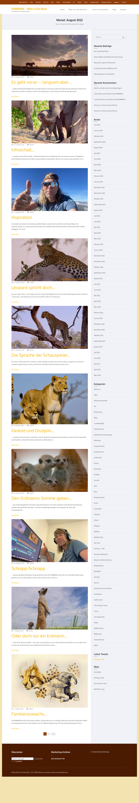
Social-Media (66, 2)
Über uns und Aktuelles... (78, 9)
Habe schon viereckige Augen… (112, 88)
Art (74, 2)
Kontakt (123, 9)
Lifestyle (97, 514)
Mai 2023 (97, 227)
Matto (58, 2)
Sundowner (98, 594)
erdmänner (98, 457)
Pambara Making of (101, 554)
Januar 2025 (98, 130)
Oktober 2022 (98, 267)
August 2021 (98, 347)
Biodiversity (98, 412)
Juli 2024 (97, 153)
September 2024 (99, 142)
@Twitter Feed (99, 659)
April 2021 (97, 369)
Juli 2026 (97, 125)
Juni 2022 (97, 290)
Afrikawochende (106, 2)
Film (31, 2)
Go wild (96, 480)
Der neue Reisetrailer (101, 51)
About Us (97, 389)
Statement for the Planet (103, 588)
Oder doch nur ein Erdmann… (39, 635)
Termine (38, 2)
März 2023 (97, 238)
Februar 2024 (98, 176)
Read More (15, 96)
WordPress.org (99, 689)
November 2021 (99, 330)
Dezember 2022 (99, 256)
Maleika (96, 531)
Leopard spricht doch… (33, 287)
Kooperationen (99, 497)
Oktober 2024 (98, 136)
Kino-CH (45, 2)
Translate (18, 761)
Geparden (97, 469)
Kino (52, 2)
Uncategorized (99, 617)
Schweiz (97, 577)
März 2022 (97, 307)
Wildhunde (97, 634)
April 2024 (97, 165)
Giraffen (97, 474)
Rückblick (97, 571)
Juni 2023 (97, 221)
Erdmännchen (94, 2)
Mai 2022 (97, 295)
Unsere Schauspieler (100, 9)
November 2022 (99, 261)
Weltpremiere (98, 628)
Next (53, 734)
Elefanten (97, 440)
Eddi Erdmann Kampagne (103, 435)
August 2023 (98, 210)
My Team (97, 543)
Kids (95, 486)
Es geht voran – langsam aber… (41, 82)
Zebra (96, 645)
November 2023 (99, 193)
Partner (124, 2)
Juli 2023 (97, 216)
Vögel (96, 622)
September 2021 (99, 341)
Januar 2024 (98, 182)
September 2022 (99, 273)
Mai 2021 (97, 364)
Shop (86, 2)
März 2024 (97, 170)
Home (62, 9)
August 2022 (98, 278)
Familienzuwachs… (29, 714)
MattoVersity (98, 537)
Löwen (96, 520)
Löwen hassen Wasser (109, 105)
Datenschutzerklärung (100, 752)
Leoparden (98, 509)
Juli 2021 (97, 352)
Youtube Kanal (99, 639)
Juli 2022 (97, 284)
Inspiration (21, 217)
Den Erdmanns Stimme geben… (41, 498)
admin (32, 77)
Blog (114, 9)
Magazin (116, 2)
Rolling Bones (99, 565)
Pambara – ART (99, 548)
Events (96, 463)
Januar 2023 (98, 250)
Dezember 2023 (99, 187)
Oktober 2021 (98, 335)
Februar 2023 (98, 244)
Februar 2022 (98, 312)
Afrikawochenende (100, 400)
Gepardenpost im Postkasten (104, 74)
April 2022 (97, 301)
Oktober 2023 (98, 199)
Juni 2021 (97, 358)
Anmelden (97, 672)
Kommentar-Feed (100, 683)
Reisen (80, 2)
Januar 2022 (98, 318)
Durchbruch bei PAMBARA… (114, 94)
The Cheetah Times (100, 605)
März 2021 (97, 375)
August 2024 (98, 147)
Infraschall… (23, 149)
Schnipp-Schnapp (28, 568)
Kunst (96, 503)
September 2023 (99, 204)
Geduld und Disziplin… (32, 430)
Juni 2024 (97, 159)
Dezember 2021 (99, 324)
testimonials (98, 600)
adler (96, 395)
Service (96, 583)
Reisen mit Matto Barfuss (103, 560)
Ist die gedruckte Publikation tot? (105, 68)
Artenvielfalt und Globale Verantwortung (108, 57)
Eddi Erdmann (23, 2)
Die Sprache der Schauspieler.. (40, 355)
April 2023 (97, 233)
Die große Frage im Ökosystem (104, 62)
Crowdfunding (99, 423)
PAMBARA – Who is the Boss (29, 9)
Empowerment (99, 446)
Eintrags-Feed (99, 678)
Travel (96, 611)
